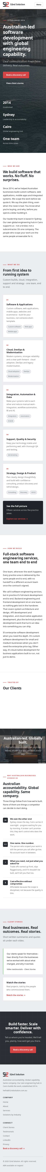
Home (5, 1102)
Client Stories (8, 1127)
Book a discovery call (16, 75)
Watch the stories (15, 995)
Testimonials (8, 1131)
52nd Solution (17, 4)
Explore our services (16, 519)
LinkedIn (6, 1140)
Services (6, 1110)
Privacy (6, 1144)
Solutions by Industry (12, 1114)
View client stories (15, 83)
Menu (38, 4)
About (5, 1106)
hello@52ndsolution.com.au (15, 1090)
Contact (6, 1135)
